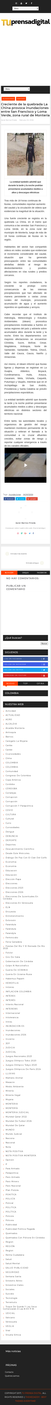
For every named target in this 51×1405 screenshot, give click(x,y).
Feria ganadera (14, 942)
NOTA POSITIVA (14, 1151)
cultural (10, 819)
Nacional (10, 1142)
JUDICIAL (11, 1052)
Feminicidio (12, 937)
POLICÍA (10, 1199)
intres (9, 1022)
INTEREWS (12, 1009)
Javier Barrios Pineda (9, 120)
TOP (25, 683)
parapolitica (12, 1173)
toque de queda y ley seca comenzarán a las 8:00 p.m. (20, 1307)
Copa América (13, 780)
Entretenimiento (15, 916)
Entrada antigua (32, 563)
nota (8, 1147)
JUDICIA (10, 1047)
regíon (9, 1250)
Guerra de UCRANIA (17, 970)
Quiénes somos (12, 1376)
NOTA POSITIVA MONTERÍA (21, 1155)
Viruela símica (13, 1335)
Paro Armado (13, 1177)
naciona (10, 1138)
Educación (11, 875)
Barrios (9, 737)
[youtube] (21, 3)
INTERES (11, 996)
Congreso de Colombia (18, 775)
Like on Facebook (13, 659)
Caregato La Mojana (17, 741)
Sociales (10, 1289)
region (9, 1242)
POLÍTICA (11, 1212)
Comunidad (12, 771)
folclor (9, 953)
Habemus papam (15, 978)
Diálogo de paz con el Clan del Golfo (26, 858)
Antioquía (11, 732)
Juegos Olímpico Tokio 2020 (21, 1060)
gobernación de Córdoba (19, 961)
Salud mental (13, 1263)
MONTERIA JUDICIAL (17, 1112)
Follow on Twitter (13, 670)
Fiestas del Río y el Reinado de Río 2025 (24, 947)
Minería (10, 1091)
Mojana (9, 1099)
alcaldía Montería (15, 728)
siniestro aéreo (14, 1281)
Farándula (11, 929)
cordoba (10, 784)
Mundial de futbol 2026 (19, 1121)
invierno (10, 1039)
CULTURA (11, 814)
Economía (11, 866)
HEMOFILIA (12, 983)
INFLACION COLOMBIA (19, 991)
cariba (9, 745)
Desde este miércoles (18, 853)
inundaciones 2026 (16, 1035)
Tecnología (11, 1298)
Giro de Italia (13, 957)
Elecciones (11, 883)
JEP (8, 1043)
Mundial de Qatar (15, 1125)
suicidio (10, 1294)
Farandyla (11, 933)
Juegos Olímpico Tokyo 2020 (21, 1065)
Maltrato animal (14, 1078)
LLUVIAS (10, 1073)
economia (11, 862)
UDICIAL (10, 1313)
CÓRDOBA (11, 788)
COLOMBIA (12, 762)
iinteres (10, 987)
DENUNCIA (12, 836)
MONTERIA (12, 1104)
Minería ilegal (13, 1095)
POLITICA (11, 1207)
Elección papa (13, 879)
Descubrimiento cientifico (20, 849)
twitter (21, 499)
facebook (10, 499)
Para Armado (13, 1168)
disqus (25, 573)
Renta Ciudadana (15, 1255)
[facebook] (31, 3)
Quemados (11, 1233)
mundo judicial (14, 1134)
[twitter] (26, 3)
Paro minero (12, 1181)
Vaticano (10, 1317)
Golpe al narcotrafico (17, 965)
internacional (13, 1013)
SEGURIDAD (12, 1272)
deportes (11, 844)
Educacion (11, 870)
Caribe (9, 750)
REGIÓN (10, 1246)
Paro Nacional (13, 1186)
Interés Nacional (15, 1004)
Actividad (11, 711)
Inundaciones (8, 99)
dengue (10, 832)
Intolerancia (12, 1017)
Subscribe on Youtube (15, 675)
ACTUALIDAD (13, 715)
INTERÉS (11, 1000)
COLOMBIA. (12, 767)
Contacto (9, 1372)
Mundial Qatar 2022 (16, 1117)
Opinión (10, 1160)
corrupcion (12, 797)
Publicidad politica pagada (20, 1229)
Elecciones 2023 (14, 888)
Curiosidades (12, 827)
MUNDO (10, 1130)
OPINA (40, 683)
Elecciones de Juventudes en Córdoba (20, 897)
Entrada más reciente (19, 554)
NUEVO (10, 683)
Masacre (10, 1082)
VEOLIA (10, 1326)
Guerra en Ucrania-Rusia (19, 974)
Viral (8, 1330)
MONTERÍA (21, 99)
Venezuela (11, 1322)
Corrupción (12, 801)
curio (8, 823)
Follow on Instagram (15, 664)
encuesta (11, 911)
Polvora (10, 1216)
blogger (9, 573)
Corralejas (11, 793)
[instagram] (16, 3)
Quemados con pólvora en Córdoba (25, 1238)
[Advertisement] (25, 56)
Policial (9, 1203)
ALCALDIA (11, 724)
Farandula (11, 924)
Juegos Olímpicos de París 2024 (23, 1069)
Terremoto (11, 1302)
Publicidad (11, 1224)
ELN (8, 907)
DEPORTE (11, 840)
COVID (9, 810)
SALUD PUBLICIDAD (17, 1268)
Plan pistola (12, 1190)
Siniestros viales (15, 1285)
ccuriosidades (13, 754)
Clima (9, 758)
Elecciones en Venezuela (19, 903)
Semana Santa (13, 1276)
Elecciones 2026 (14, 892)
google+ (33, 499)
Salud (9, 1259)
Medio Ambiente (15, 1086)
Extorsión (11, 920)
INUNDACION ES (15, 1026)
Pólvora (10, 1220)
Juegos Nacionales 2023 (19, 1056)
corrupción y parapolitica (19, 806)
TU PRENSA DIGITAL (32, 1393)
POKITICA (11, 1194)
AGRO (9, 719)
